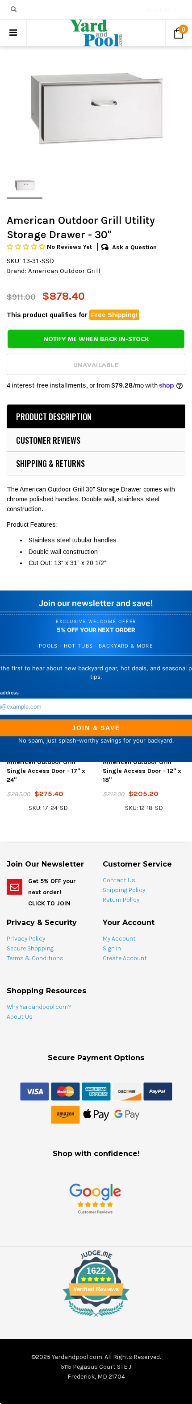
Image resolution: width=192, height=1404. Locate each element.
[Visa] (34, 1090)
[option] (96, 108)
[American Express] (96, 1090)
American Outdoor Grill (64, 271)
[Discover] (127, 1090)
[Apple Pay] (96, 1114)
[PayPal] (157, 1090)
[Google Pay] (127, 1114)
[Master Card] (65, 1090)
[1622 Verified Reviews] (96, 1318)
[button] (27, 247)
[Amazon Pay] (65, 1114)
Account (158, 10)
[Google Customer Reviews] (95, 1198)
